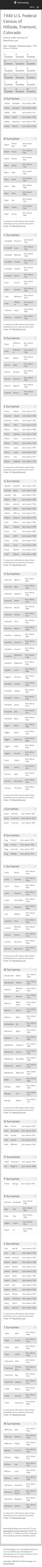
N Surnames (20, 90)
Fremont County (24, 46)
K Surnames (20, 69)
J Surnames (20, 62)
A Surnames (8, 55)
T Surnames (31, 83)
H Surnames (20, 55)
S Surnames (31, 76)
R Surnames (31, 69)
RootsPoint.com (19, 226)
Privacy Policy (8, 1563)
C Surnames (8, 69)
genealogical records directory (15, 1531)
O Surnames (31, 55)
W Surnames (31, 90)
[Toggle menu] (37, 7)
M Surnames (20, 83)
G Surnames (8, 90)
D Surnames (8, 76)
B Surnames (8, 62)
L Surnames (20, 76)
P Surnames (31, 62)
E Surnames (8, 83)
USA (5, 46)
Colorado (12, 46)
